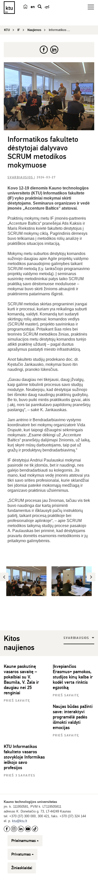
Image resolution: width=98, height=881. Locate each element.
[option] (26, 581)
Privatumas (21, 854)
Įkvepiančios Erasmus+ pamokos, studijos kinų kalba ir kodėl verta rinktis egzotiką (73, 677)
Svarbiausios (21, 177)
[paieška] (39, 6)
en (33, 6)
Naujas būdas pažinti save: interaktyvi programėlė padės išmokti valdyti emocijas (72, 717)
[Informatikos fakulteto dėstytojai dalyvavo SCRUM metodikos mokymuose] (49, 96)
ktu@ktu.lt (19, 821)
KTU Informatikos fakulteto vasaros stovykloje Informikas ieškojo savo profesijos (24, 757)
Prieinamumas (23, 840)
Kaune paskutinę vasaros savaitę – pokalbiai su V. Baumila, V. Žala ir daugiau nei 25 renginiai (21, 680)
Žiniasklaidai (21, 867)
